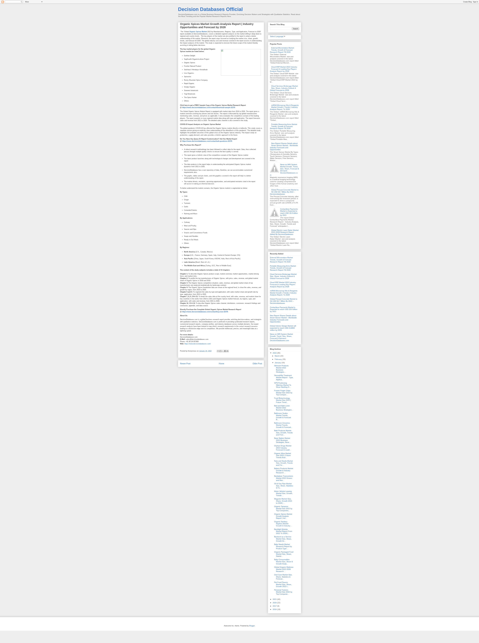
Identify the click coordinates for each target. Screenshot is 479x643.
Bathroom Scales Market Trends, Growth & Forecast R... (282, 416)
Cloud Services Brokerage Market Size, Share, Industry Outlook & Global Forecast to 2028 (284, 88)
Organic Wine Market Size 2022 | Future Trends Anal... (282, 455)
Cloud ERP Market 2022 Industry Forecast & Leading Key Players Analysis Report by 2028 (283, 69)
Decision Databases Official (210, 9)
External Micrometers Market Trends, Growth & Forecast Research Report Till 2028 (282, 50)
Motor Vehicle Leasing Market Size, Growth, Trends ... (283, 493)
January (278, 363)
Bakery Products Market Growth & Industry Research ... (283, 470)
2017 (275, 606)
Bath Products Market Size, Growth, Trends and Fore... (283, 433)
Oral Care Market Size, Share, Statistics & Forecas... (283, 577)
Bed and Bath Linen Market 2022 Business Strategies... (283, 408)
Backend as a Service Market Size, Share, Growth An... (283, 539)
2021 (275, 599)
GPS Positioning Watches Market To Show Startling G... (282, 385)
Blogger (252, 626)
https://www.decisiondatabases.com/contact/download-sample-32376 (208, 107)
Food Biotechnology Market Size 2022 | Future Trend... (282, 400)
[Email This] (218, 351)
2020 (275, 603)
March (277, 356)
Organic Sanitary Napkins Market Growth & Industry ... (283, 524)
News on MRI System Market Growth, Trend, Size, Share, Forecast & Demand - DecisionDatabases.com (284, 169)
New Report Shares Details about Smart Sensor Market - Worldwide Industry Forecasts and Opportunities (284, 146)
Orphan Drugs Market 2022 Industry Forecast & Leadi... (282, 448)
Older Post (257, 363)
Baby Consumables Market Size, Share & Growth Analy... (283, 562)
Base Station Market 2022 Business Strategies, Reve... (282, 440)
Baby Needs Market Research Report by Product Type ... (283, 546)
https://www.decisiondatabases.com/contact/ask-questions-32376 (207, 141)
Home (221, 363)
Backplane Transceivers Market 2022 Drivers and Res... (283, 478)
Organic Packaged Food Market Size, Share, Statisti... (283, 554)
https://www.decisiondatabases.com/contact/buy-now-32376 (205, 312)
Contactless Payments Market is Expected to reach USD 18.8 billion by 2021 (289, 212)
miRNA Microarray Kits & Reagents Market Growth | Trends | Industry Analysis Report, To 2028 (284, 107)
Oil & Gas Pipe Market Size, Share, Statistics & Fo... (283, 486)
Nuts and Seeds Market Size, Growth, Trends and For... (283, 463)
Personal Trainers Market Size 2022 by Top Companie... (283, 592)
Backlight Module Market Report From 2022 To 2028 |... (283, 531)
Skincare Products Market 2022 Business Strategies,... (281, 369)
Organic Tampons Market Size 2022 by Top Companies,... (283, 508)
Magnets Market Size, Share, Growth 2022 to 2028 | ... (283, 501)
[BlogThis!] (220, 351)
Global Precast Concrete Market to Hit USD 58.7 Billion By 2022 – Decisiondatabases (284, 192)
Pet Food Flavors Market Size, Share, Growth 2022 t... (283, 584)
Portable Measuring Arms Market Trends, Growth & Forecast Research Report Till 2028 (283, 126)
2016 (275, 609)
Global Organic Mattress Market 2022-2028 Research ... (283, 569)
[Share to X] (223, 351)
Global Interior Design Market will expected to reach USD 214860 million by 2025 (283, 328)
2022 (275, 353)
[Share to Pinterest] (227, 351)
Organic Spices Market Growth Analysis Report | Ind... (283, 516)
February (278, 359)
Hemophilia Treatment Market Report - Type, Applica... (283, 377)
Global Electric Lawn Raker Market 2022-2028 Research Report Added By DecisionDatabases (284, 232)
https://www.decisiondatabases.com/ (197, 344)
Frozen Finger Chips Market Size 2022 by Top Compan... (283, 393)
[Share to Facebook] (225, 351)
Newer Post (185, 363)
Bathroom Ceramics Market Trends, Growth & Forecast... (283, 425)
